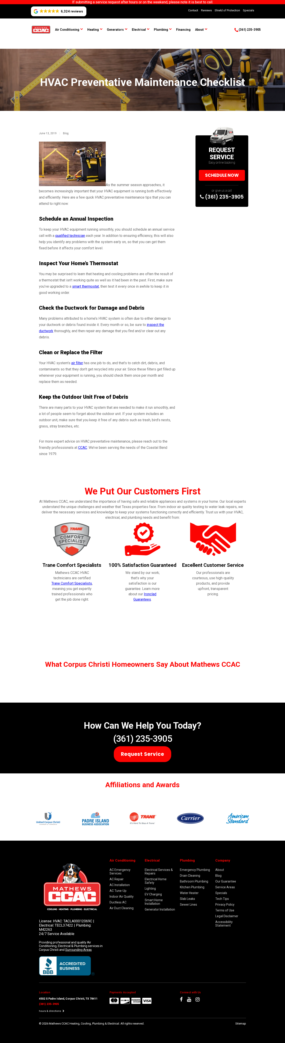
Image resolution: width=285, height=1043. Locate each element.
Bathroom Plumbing (194, 881)
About (199, 29)
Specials (248, 10)
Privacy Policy (224, 904)
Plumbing (161, 29)
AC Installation (120, 885)
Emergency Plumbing (195, 870)
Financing (183, 29)
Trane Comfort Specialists (71, 583)
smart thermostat (85, 286)
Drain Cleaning (190, 875)
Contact (193, 10)
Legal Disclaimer (226, 916)
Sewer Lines (188, 904)
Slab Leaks (187, 899)
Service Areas (225, 887)
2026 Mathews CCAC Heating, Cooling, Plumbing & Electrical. (81, 1023)
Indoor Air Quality (122, 896)
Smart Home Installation (154, 901)
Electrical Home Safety (156, 880)
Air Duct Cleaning (122, 908)
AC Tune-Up (118, 891)
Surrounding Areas (78, 950)
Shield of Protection (227, 10)
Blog (66, 133)
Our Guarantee (225, 881)
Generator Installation (160, 909)
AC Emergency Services (120, 871)
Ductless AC (118, 902)
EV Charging (153, 894)
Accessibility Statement (224, 923)
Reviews (206, 10)
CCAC (82, 447)
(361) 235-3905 (224, 196)
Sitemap (240, 1023)
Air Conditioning (67, 29)
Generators (115, 29)
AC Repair (117, 879)
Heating (93, 29)
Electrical (139, 29)
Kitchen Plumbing (192, 887)
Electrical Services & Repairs (159, 871)
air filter (77, 363)
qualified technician (70, 236)
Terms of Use (224, 910)
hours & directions (50, 1011)
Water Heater (189, 893)
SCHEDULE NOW (222, 175)
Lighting (150, 888)
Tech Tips (222, 899)
